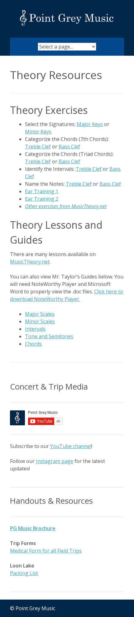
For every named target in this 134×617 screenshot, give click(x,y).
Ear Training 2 (41, 198)
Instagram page (54, 461)
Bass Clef (69, 146)
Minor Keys (38, 131)
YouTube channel (70, 446)
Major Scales (40, 314)
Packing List (24, 573)
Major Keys (90, 124)
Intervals (35, 328)
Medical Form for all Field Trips (46, 550)
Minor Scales (40, 321)
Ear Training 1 (41, 191)
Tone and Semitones (49, 336)
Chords (33, 343)
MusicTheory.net (30, 261)
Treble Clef (38, 146)
